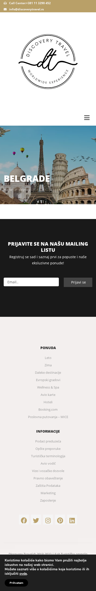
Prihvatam (16, 583)
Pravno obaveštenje (48, 478)
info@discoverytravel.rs (26, 9)
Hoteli (48, 402)
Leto (48, 357)
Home (8, 189)
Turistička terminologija (48, 456)
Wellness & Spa (48, 387)
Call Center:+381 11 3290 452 (29, 3)
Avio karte (48, 394)
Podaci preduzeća (48, 441)
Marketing (48, 493)
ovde (23, 574)
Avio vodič (48, 463)
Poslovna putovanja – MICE (48, 417)
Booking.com (48, 409)
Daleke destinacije (48, 372)
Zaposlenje (48, 500)
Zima (48, 365)
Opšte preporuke (48, 448)
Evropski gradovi (48, 380)
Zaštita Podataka (48, 485)
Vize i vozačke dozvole (48, 471)
